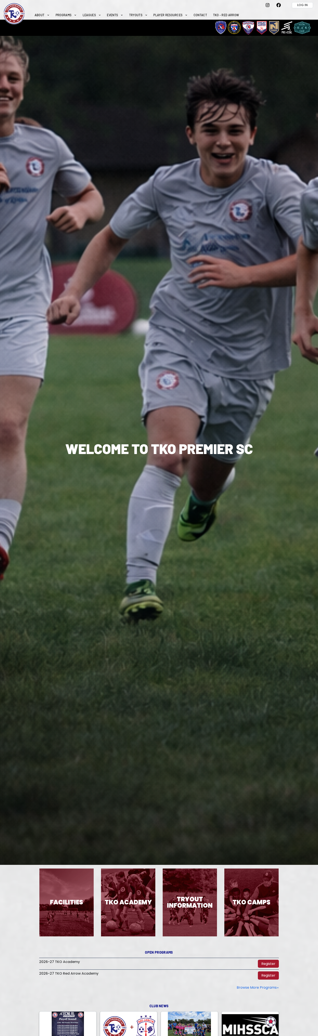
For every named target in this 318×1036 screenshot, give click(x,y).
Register (268, 963)
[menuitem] (42, 15)
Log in (302, 5)
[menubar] (137, 15)
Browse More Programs (257, 987)
